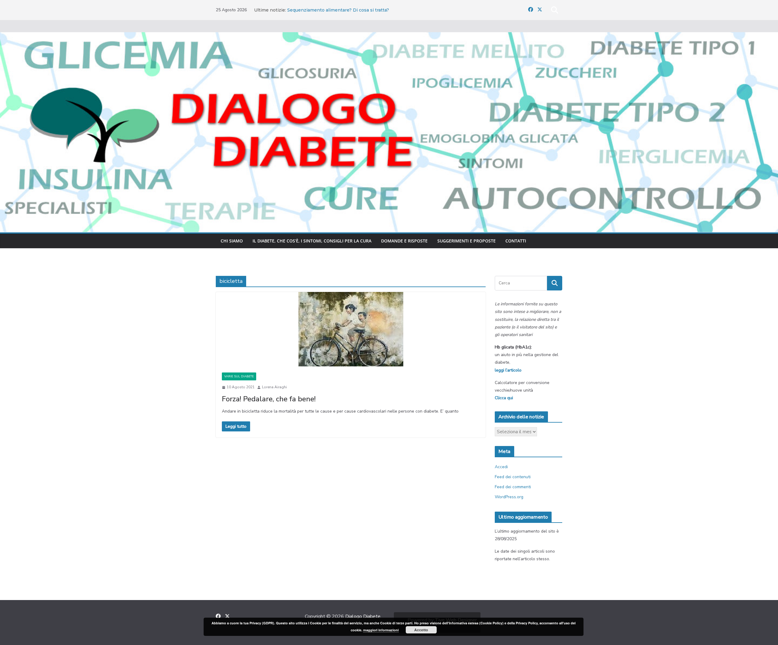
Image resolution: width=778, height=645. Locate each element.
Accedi (501, 467)
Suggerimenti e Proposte (466, 241)
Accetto (421, 630)
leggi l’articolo (508, 370)
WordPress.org (509, 497)
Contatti (515, 241)
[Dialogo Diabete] (389, 36)
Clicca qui (504, 398)
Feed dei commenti (513, 487)
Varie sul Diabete (239, 376)
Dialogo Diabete (362, 616)
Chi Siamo (232, 241)
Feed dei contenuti (513, 477)
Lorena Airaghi (274, 387)
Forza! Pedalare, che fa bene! (269, 399)
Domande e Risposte (404, 241)
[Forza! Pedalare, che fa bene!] (351, 329)
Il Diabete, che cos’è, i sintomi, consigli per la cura (312, 241)
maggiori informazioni (381, 630)
